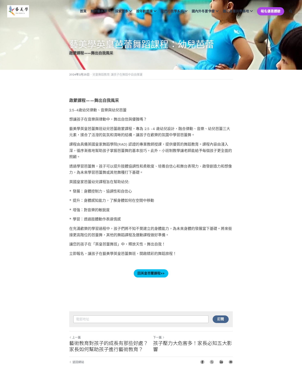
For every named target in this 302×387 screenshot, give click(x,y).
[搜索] (290, 11)
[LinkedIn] (221, 362)
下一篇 (157, 337)
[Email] (231, 362)
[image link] (18, 11)
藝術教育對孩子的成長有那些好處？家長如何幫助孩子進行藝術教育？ (108, 346)
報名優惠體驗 (270, 11)
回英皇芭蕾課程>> (151, 273)
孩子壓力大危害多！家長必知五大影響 (192, 346)
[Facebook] (202, 362)
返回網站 (78, 362)
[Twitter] (212, 362)
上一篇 (76, 337)
